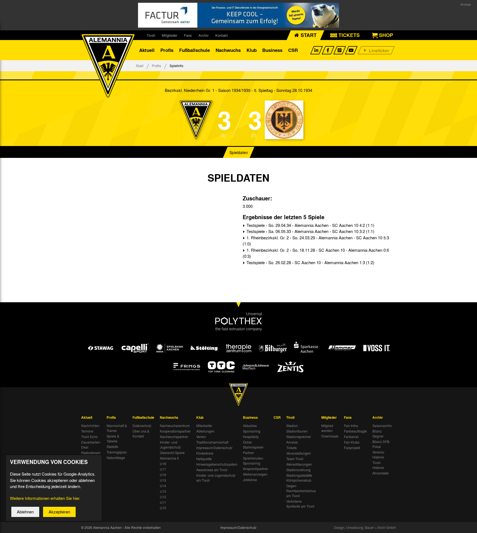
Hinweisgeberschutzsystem (216, 464)
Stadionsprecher (298, 436)
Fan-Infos (351, 425)
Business (272, 50)
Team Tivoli (294, 458)
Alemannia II (169, 458)
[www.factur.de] (238, 15)
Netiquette (204, 458)
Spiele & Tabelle (113, 439)
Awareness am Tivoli (211, 469)
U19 (163, 463)
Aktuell (147, 50)
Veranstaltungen (298, 453)
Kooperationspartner (175, 431)
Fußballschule (194, 50)
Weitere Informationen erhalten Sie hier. (45, 498)
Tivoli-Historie (378, 465)
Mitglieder (169, 35)
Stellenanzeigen (255, 474)
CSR (293, 50)
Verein (201, 436)
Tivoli (151, 35)
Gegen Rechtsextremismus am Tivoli (301, 490)
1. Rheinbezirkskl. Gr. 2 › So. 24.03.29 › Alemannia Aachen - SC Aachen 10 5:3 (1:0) (316, 241)
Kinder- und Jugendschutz (170, 445)
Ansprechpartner (255, 468)
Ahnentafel (380, 473)
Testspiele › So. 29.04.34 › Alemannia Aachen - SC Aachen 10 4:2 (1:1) (309, 225)
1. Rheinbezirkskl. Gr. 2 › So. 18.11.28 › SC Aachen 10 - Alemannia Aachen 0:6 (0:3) (316, 253)
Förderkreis (204, 453)
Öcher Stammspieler (253, 445)
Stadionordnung (298, 469)
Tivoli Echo (89, 436)
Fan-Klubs (351, 442)
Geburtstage (116, 457)
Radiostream (90, 452)
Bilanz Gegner (378, 434)
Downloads (329, 436)
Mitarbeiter (204, 425)
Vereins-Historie (378, 455)
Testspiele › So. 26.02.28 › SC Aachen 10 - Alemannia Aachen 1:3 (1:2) (309, 262)
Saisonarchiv (382, 425)
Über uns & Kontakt (140, 434)
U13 (163, 491)
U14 (163, 485)
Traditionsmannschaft (212, 442)
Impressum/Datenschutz (214, 447)
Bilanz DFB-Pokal (381, 444)
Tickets (291, 447)
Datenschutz (141, 425)
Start (140, 65)
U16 (163, 474)
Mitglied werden (327, 428)
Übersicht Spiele (172, 452)
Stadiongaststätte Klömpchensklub (299, 478)
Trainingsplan (117, 452)
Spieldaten (238, 152)
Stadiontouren (297, 431)
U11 (163, 502)
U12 (163, 496)
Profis (166, 50)
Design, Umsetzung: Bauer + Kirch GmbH (365, 527)
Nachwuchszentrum (175, 425)
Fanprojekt (352, 447)
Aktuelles (250, 425)
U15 (163, 480)
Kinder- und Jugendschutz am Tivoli (215, 478)
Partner (248, 452)
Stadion (292, 425)
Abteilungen (205, 431)
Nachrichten (90, 425)
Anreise (292, 442)
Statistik (112, 446)
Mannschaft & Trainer (117, 428)
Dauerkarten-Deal (91, 445)
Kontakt (221, 35)
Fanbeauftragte (355, 431)
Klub (252, 50)
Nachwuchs (228, 50)
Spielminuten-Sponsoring (253, 461)
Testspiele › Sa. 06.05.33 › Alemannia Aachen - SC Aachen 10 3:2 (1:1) (309, 231)
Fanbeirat (351, 436)
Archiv (203, 35)
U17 (163, 469)
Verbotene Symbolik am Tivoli (300, 504)
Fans (188, 35)
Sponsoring (251, 431)
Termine (87, 431)
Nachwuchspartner (174, 436)
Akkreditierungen (299, 464)
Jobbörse (250, 479)
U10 (163, 507)
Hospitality (251, 436)
